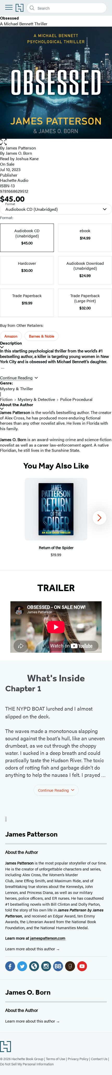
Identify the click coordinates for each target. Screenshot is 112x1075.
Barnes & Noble (41, 336)
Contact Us (99, 1058)
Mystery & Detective (36, 399)
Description (11, 343)
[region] (56, 517)
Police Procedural (76, 399)
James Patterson (21, 148)
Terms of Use (55, 1058)
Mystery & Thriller (16, 389)
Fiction (6, 399)
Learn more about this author (30, 948)
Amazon (10, 336)
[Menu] (9, 7)
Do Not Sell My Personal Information (27, 1063)
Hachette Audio (14, 180)
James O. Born (28, 992)
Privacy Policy (78, 1058)
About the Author (16, 404)
